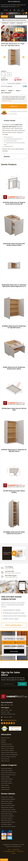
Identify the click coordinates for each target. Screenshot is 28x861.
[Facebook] (2, 723)
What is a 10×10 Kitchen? (7, 748)
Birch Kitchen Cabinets (7, 813)
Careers (13, 853)
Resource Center (5, 738)
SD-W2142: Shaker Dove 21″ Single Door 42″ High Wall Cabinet (14, 450)
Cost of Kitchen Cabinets (7, 750)
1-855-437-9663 (7, 717)
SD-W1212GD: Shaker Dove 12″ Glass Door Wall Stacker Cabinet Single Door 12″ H (14, 285)
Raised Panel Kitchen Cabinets (9, 811)
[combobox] (21, 16)
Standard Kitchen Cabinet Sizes (9, 752)
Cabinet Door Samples (7, 779)
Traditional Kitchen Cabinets (8, 809)
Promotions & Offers (6, 744)
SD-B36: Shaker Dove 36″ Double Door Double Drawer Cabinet (14, 368)
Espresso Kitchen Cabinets (8, 805)
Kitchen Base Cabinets (7, 770)
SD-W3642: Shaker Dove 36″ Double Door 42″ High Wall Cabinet (14, 326)
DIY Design (11, 16)
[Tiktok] (12, 723)
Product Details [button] (9, 120)
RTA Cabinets (12, 22)
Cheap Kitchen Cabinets (7, 797)
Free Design (4, 16)
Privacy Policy (16, 849)
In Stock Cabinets (20, 22)
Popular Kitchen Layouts (7, 746)
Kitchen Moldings (5, 777)
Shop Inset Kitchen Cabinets (8, 826)
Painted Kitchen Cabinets (7, 816)
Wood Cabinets (5, 785)
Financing (3, 740)
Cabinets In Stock (5, 787)
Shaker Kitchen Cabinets (7, 807)
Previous (4, 57)
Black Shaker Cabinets (6, 820)
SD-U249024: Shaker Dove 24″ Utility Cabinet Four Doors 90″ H (14, 532)
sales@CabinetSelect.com (9, 720)
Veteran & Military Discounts (8, 756)
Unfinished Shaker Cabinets (8, 822)
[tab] (14, 120)
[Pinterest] (4, 723)
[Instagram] (7, 723)
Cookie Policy (20, 851)
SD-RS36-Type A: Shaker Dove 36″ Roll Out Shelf (14, 409)
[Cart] (26, 13)
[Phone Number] (23, 13)
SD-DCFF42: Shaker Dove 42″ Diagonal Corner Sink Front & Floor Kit (14, 203)
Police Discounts (5, 761)
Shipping (3, 742)
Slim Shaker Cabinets (6, 824)
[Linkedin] (9, 723)
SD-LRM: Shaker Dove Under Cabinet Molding (14, 491)
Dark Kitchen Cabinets (6, 818)
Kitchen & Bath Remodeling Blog (9, 754)
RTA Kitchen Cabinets (6, 783)
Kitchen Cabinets (5, 789)
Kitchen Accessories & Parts (8, 774)
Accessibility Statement (9, 851)
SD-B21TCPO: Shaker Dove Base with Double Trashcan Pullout (14, 244)
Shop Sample (14, 651)
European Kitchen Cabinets (8, 799)
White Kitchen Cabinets (7, 801)
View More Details (7, 100)
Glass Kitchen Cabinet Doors (8, 772)
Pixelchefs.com (17, 846)
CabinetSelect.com (5, 22)
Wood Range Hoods (6, 781)
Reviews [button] (7, 156)
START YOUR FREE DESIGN (13, 625)
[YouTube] (14, 723)
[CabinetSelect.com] (13, 13)
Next (23, 57)
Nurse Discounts (5, 758)
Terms (9, 849)
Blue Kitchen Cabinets (6, 803)
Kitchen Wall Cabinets (6, 768)
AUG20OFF (17, 6)
